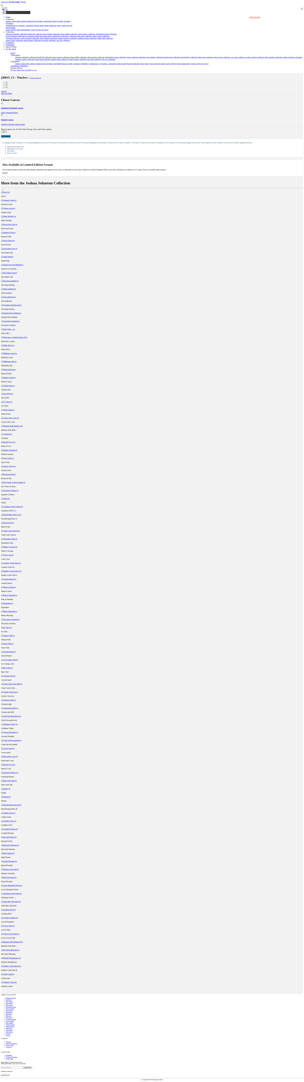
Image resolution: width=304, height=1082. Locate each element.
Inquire (5, 173)
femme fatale (39, 26)
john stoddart (9, 1023)
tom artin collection (48, 40)
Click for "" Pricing (13, 2)
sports (8, 30)
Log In (4, 8)
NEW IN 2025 (254, 17)
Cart (6, 10)
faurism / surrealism (26, 26)
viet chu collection (63, 40)
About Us (8, 1042)
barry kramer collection (51, 34)
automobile (47, 21)
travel (46, 30)
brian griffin (9, 1003)
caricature (67, 21)
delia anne (8, 1016)
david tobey (9, 1014)
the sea (41, 30)
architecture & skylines (34, 21)
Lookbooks (10, 43)
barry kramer (9, 1001)
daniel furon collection (51, 36)
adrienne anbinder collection (16, 34)
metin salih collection (105, 38)
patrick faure (9, 1030)
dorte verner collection (101, 36)
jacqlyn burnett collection (29, 38)
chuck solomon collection (15, 36)
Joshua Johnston (35, 78)
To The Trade (11, 49)
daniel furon (9, 1012)
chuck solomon (10, 1009)
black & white (57, 21)
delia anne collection (84, 36)
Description (6, 136)
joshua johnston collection (67, 38)
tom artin (8, 1033)
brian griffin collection (69, 34)
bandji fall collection (35, 34)
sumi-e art (34, 30)
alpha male (16, 21)
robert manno (9, 1032)
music (59, 26)
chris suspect (9, 1005)
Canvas (4, 91)
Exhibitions (10, 45)
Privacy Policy (10, 1045)
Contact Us (9, 1047)
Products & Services (11, 1057)
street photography (23, 30)
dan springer (9, 1010)
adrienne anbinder (11, 998)
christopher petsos (11, 1007)
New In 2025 (26, 70)
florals (46, 26)
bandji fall (8, 1000)
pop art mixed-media (157, 64)
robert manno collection (32, 40)
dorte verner (9, 1017)
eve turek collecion (13, 38)
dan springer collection (34, 36)
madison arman (10, 1026)
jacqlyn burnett (10, 1021)
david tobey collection (68, 36)
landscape (53, 26)
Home (8, 17)
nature (64, 26)
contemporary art (12, 26)
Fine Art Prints (6, 93)
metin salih (9, 1028)
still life (13, 30)
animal (22, 21)
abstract (8, 21)
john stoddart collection (48, 38)
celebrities (9, 23)
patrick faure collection (14, 40)
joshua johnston (10, 1025)
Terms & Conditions (11, 1043)
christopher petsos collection (106, 34)
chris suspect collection (86, 34)
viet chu (8, 1035)
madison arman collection (87, 38)
